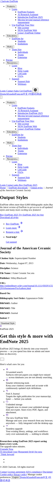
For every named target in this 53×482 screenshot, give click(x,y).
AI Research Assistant (28, 14)
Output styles (36, 187)
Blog (20, 68)
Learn (14, 9)
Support (15, 79)
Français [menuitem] (19, 94)
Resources (11, 63)
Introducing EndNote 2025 (30, 17)
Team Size (16, 49)
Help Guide (23, 71)
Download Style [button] (7, 323)
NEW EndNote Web (27, 30)
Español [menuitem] (11, 94)
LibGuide (22, 73)
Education (11, 36)
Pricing (9, 60)
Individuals (23, 52)
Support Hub (24, 81)
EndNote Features (26, 12)
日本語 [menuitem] (38, 94)
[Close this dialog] (2, 359)
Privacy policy (20, 474)
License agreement (16, 472)
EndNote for (17, 38)
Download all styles (9, 217)
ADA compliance (34, 472)
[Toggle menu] (1, 97)
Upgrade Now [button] (6, 449)
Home (3, 187)
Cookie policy (6, 474)
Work (9, 47)
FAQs (20, 76)
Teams (21, 55)
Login (3, 91)
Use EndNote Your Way (23, 25)
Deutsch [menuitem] (4, 94)
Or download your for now (21, 452)
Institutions (23, 44)
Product (10, 6)
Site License (23, 27)
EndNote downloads (18, 187)
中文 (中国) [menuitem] (28, 94)
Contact (3, 472)
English (15, 477)
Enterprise (22, 57)
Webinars (22, 84)
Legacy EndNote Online (29, 33)
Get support (11, 242)
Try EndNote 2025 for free (31, 215)
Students (22, 41)
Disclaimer (48, 472)
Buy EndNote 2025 (9, 215)
